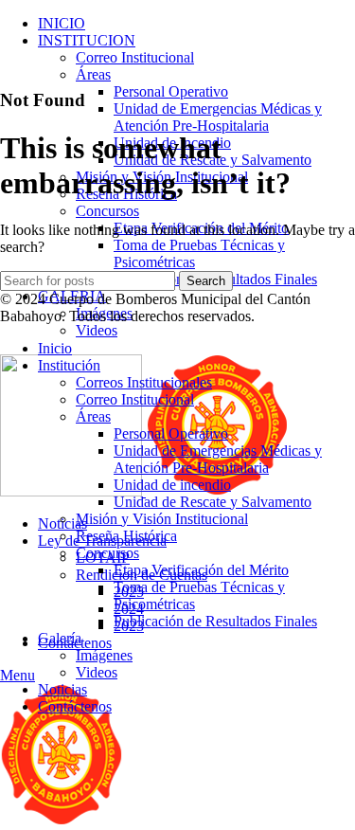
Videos (96, 330)
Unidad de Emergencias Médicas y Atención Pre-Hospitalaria (218, 117)
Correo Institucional (135, 57)
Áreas (93, 74)
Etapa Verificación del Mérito (201, 570)
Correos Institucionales (144, 382)
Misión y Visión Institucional (162, 519)
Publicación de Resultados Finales (215, 621)
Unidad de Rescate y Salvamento (212, 502)
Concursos (107, 211)
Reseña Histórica (126, 536)
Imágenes (104, 655)
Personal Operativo (171, 91)
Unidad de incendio (172, 485)
